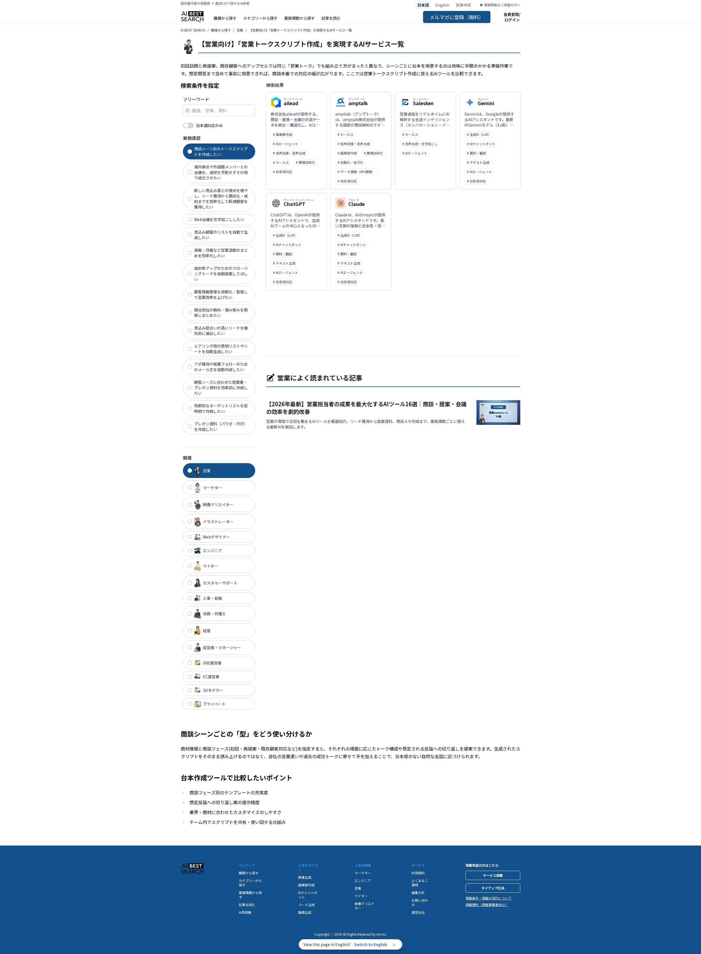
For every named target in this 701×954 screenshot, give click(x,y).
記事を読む (331, 18)
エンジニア (363, 880)
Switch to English (370, 944)
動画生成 (304, 912)
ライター (361, 895)
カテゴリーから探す (260, 18)
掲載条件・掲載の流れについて (489, 898)
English (442, 5)
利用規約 (418, 872)
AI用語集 (245, 912)
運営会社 (418, 912)
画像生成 (304, 877)
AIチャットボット (307, 894)
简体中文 (463, 5)
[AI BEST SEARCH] (192, 17)
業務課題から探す (299, 18)
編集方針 (418, 892)
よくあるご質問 (420, 882)
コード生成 (306, 904)
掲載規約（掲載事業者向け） (487, 905)
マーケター (363, 872)
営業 (358, 888)
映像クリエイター (364, 905)
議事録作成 (306, 885)
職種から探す (225, 18)
